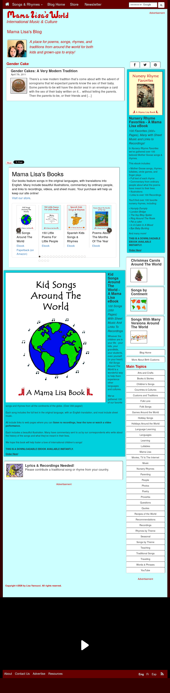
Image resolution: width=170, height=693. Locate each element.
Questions (145, 502)
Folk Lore (145, 401)
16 (82, 256)
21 (48, 261)
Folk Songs (145, 406)
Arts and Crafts (145, 372)
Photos (145, 485)
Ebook (20, 245)
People (145, 480)
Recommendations (145, 519)
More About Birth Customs (145, 359)
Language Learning (145, 429)
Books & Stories (145, 378)
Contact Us (22, 673)
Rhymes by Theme (145, 530)
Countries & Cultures (145, 389)
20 (45, 261)
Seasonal (145, 536)
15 (79, 256)
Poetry (145, 491)
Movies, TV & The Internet (145, 457)
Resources (55, 673)
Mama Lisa (145, 451)
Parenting (145, 474)
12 (70, 256)
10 (65, 256)
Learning (145, 440)
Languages (145, 434)
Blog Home (145, 352)
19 (42, 261)
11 (68, 256)
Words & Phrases (145, 564)
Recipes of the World (145, 513)
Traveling (145, 559)
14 (76, 256)
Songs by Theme (145, 542)
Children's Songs (145, 384)
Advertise (39, 673)
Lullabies (145, 446)
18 (39, 261)
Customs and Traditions (145, 395)
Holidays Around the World (145, 423)
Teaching (145, 547)
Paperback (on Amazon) (25, 252)
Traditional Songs (145, 553)
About (8, 673)
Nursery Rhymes (145, 468)
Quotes (145, 508)
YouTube (145, 570)
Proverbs (145, 497)
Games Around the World (145, 412)
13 (73, 256)
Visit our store (21, 198)
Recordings (145, 525)
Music (145, 463)
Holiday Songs (145, 418)
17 (84, 256)
